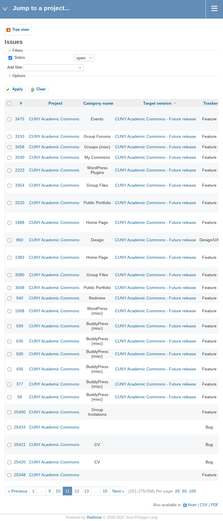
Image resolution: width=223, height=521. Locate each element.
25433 (20, 427)
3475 (19, 119)
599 (19, 326)
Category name (98, 103)
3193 (19, 136)
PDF (214, 505)
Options (19, 76)
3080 (19, 274)
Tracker (210, 103)
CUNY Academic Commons (54, 119)
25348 (20, 474)
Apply (17, 89)
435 (19, 369)
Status (19, 58)
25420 (20, 462)
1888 (19, 222)
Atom (192, 505)
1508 (19, 310)
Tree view (20, 30)
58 (19, 397)
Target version (157, 103)
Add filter (14, 67)
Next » (118, 491)
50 (184, 491)
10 (58, 491)
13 (86, 491)
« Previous (17, 491)
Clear (41, 89)
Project (55, 103)
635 (19, 341)
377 (19, 384)
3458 (19, 146)
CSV (204, 505)
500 (19, 354)
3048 (19, 287)
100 (192, 491)
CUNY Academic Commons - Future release (155, 119)
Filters (17, 51)
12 (77, 491)
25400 (20, 412)
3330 (19, 157)
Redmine (94, 517)
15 (105, 491)
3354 (19, 185)
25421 (20, 444)
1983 (19, 257)
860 (19, 240)
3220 (19, 202)
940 (19, 298)
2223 (19, 170)
